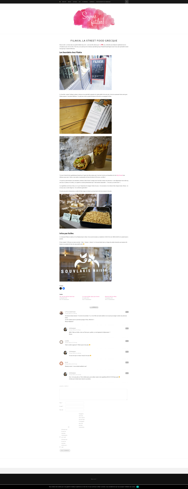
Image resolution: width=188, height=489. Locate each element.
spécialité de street (124, 46)
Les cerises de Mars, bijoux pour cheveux (90, 296)
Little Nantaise (70, 312)
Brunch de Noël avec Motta (110, 296)
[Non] (186, 487)
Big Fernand (120, 175)
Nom (60, 402)
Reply (127, 311)
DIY (80, 1)
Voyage (75, 1)
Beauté (64, 1)
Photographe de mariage (103, 1)
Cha (100, 44)
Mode (69, 1)
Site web (61, 409)
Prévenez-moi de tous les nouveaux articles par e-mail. (64, 443)
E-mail (61, 406)
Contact (92, 1)
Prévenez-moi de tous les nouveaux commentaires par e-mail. (64, 433)
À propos (85, 1)
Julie (66, 362)
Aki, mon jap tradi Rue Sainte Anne (66, 296)
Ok (137, 486)
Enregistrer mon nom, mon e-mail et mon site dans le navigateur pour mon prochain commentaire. (82, 420)
